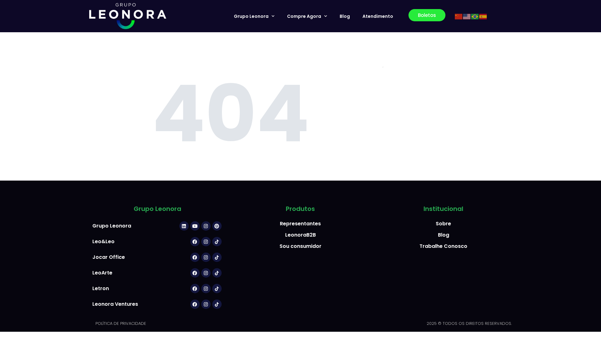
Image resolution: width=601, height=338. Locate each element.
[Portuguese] (475, 16)
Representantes (300, 223)
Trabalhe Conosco (443, 246)
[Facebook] (195, 241)
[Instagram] (206, 226)
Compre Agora (304, 16)
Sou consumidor (300, 246)
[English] (467, 16)
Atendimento (377, 16)
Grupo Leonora (251, 16)
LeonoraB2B (300, 234)
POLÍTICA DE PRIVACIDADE (120, 323)
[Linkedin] (184, 226)
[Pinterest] (217, 226)
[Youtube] (195, 226)
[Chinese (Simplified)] (459, 16)
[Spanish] (483, 16)
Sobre (443, 223)
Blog (345, 16)
